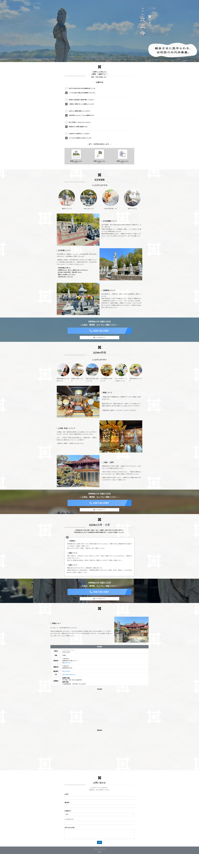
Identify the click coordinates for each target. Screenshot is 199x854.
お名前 (67, 794)
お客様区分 (68, 811)
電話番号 (67, 802)
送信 (99, 842)
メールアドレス (69, 819)
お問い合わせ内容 (69, 827)
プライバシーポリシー (99, 849)
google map (67, 662)
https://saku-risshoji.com (68, 674)
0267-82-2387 (66, 671)
